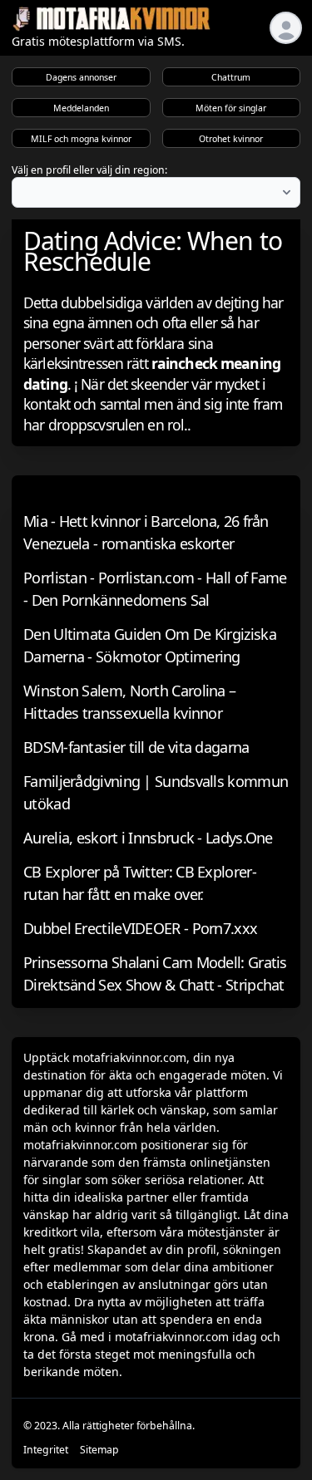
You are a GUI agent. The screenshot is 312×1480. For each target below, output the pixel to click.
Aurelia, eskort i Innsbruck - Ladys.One (148, 838)
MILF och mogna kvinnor (81, 139)
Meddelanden (81, 108)
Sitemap (99, 1450)
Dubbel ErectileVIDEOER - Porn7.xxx (140, 928)
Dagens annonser (81, 77)
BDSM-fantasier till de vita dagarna (136, 747)
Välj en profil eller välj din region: (89, 170)
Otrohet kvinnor (231, 139)
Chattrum (230, 77)
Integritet (45, 1450)
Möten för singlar (231, 108)
